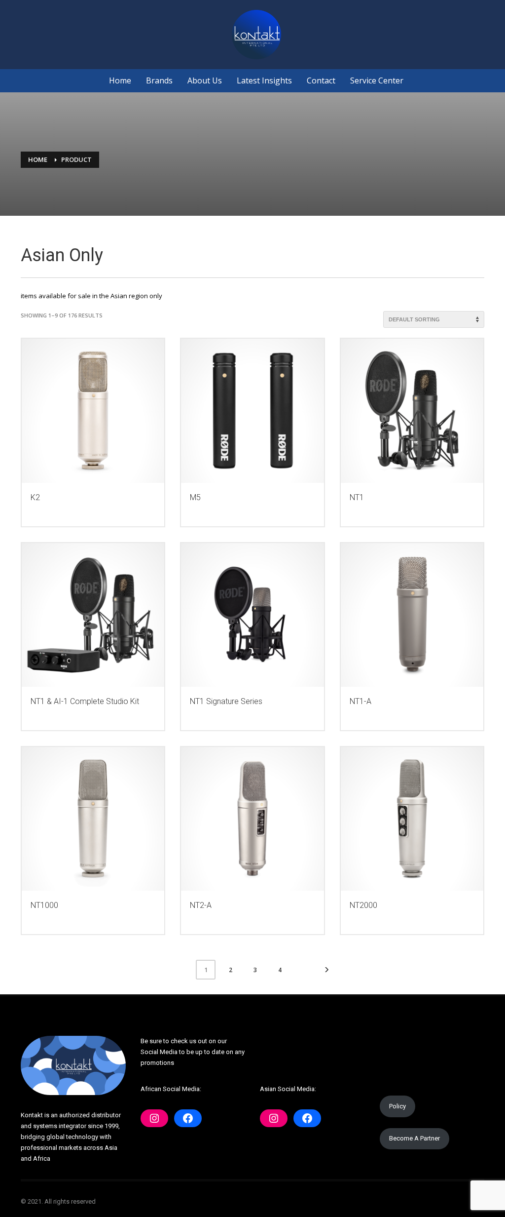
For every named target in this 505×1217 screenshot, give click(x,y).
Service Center (376, 80)
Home (120, 80)
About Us (204, 80)
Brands (159, 80)
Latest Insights (264, 80)
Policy (397, 1106)
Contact (321, 80)
